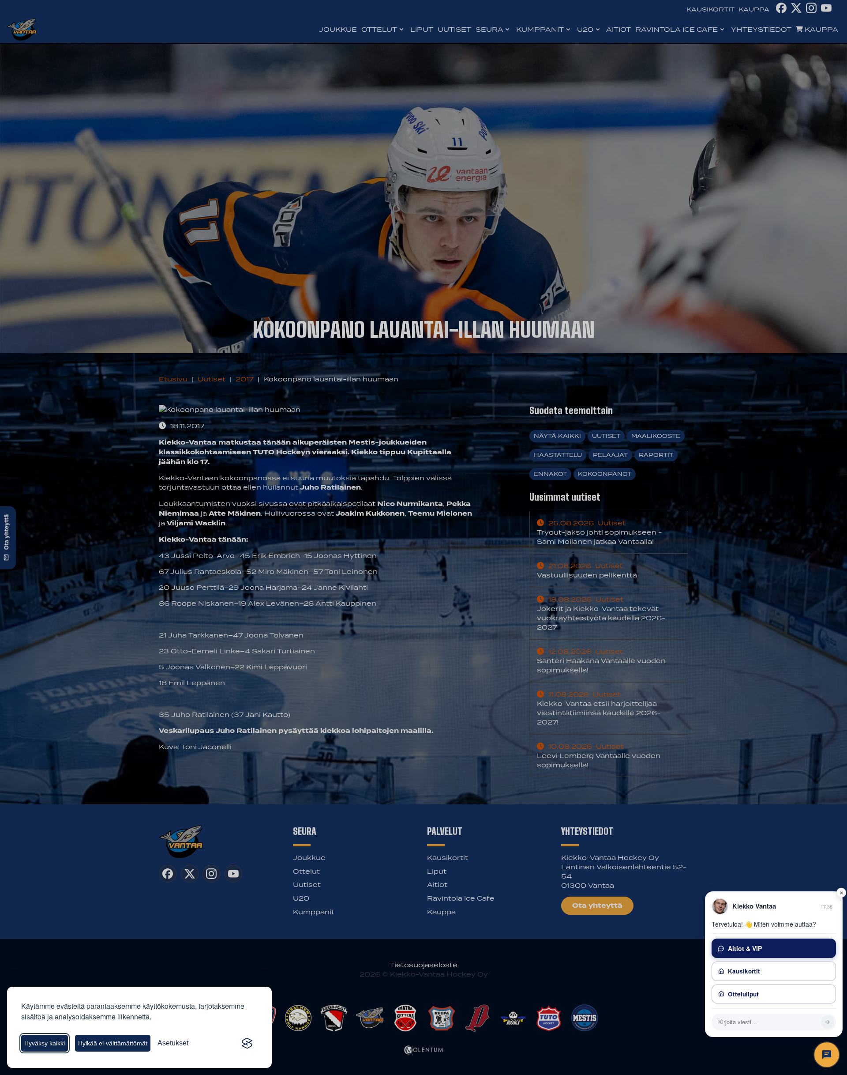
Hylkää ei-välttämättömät (112, 1043)
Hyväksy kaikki (44, 1043)
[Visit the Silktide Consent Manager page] (247, 1043)
